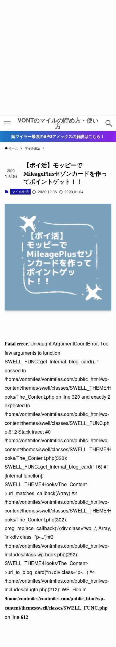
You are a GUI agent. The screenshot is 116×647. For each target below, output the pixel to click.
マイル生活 (20, 191)
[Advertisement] (58, 58)
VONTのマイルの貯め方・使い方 (58, 123)
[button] (109, 123)
